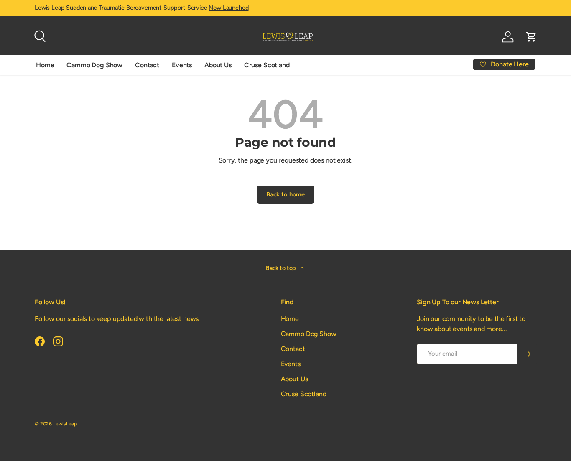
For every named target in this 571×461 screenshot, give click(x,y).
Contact (147, 65)
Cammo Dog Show (94, 65)
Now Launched (228, 7)
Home (45, 65)
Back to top (281, 268)
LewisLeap (65, 424)
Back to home (285, 194)
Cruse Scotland (267, 65)
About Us (218, 65)
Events (182, 65)
